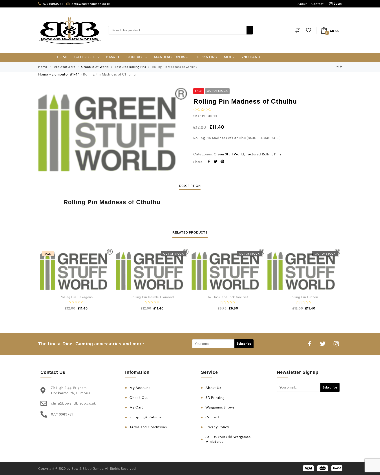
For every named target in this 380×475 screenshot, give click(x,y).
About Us (213, 387)
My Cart (136, 407)
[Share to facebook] (209, 162)
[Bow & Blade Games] (70, 30)
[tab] (190, 186)
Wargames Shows (219, 407)
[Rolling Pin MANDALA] (338, 67)
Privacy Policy (217, 427)
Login (338, 3)
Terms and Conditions (148, 427)
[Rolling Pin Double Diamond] (152, 269)
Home (62, 57)
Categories (85, 57)
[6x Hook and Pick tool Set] (228, 269)
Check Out (139, 397)
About (302, 4)
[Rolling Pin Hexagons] (76, 269)
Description (190, 186)
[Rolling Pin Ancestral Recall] (341, 67)
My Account (140, 387)
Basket (113, 57)
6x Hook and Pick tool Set (228, 297)
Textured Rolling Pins (130, 67)
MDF (228, 57)
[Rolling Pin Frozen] (303, 269)
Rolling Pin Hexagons (76, 297)
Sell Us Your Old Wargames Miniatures (228, 439)
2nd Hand (251, 57)
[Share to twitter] (215, 162)
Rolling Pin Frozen (303, 297)
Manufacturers (169, 57)
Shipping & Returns (145, 417)
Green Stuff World (95, 67)
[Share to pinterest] (222, 162)
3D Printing (206, 57)
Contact (317, 4)
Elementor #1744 (66, 74)
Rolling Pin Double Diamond (152, 297)
